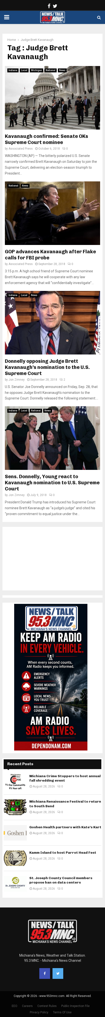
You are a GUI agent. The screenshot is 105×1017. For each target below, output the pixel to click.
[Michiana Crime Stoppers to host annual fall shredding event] (15, 781)
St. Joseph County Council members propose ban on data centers (60, 880)
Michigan (36, 70)
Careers (27, 1006)
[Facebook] (44, 973)
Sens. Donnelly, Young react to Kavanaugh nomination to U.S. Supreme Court (52, 483)
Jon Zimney (17, 379)
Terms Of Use (62, 1012)
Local (24, 70)
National (50, 70)
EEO (14, 1006)
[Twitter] (57, 973)
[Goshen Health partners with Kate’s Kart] (15, 832)
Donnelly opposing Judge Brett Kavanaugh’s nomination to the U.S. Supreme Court (47, 367)
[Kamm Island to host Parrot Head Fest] (15, 858)
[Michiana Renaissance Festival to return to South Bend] (15, 807)
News (62, 70)
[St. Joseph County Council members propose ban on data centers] (15, 883)
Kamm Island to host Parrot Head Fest (62, 853)
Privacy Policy (39, 1012)
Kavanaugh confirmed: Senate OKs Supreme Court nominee (46, 139)
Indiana (13, 70)
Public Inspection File (75, 1006)
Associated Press (21, 148)
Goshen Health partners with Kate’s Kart (65, 827)
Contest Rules (47, 1006)
